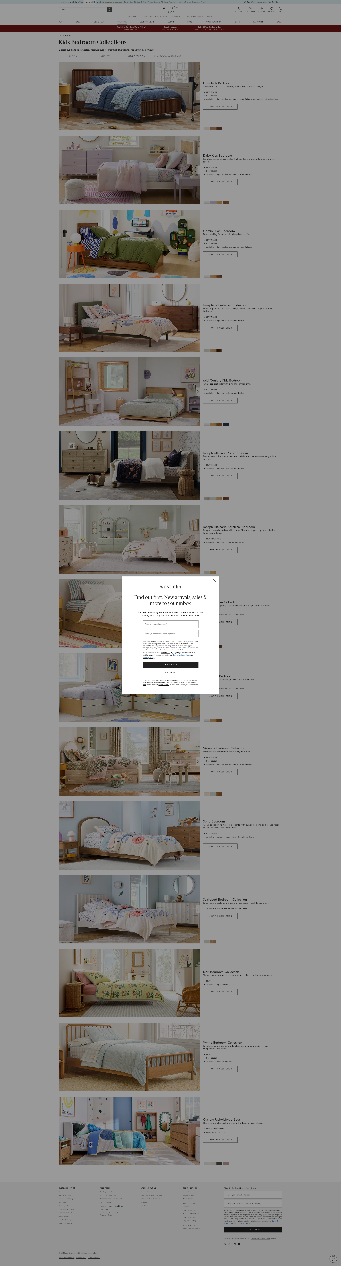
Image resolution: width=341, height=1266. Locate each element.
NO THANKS (170, 672)
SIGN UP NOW (170, 665)
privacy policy (164, 685)
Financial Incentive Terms (156, 682)
